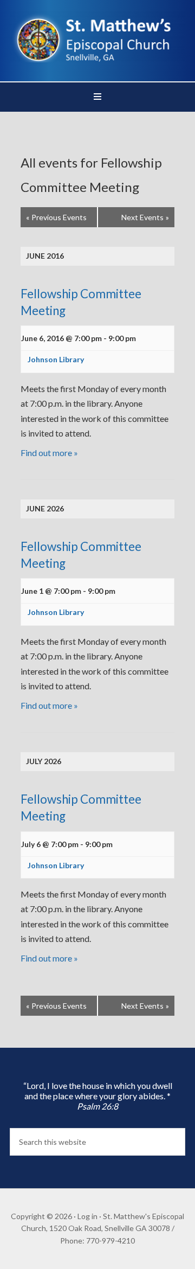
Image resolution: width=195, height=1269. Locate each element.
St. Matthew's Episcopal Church (97, 38)
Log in (87, 1216)
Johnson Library (56, 359)
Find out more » (49, 452)
